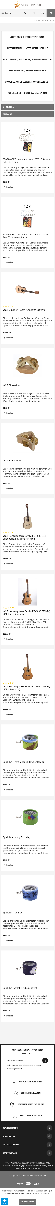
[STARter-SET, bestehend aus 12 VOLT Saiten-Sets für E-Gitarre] (27, 139)
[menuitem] (6, 13)
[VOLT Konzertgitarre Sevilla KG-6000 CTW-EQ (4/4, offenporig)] (27, 667)
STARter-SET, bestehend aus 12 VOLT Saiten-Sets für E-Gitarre (26, 161)
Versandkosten (9, 1165)
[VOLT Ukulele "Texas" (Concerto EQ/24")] (27, 290)
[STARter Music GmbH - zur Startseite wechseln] (27, 4)
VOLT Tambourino (12, 460)
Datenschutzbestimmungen (29, 1065)
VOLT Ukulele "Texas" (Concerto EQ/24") (24, 309)
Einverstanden (28, 1201)
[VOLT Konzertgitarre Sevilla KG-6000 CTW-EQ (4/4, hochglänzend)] (27, 591)
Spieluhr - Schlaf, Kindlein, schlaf (20, 988)
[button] (4, 1201)
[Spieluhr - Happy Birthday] (27, 817)
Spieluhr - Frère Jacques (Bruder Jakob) (23, 762)
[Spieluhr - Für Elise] (27, 893)
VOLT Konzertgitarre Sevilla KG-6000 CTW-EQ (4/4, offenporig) (26, 688)
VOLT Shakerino (11, 385)
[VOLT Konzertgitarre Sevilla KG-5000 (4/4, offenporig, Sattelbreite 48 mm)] (27, 516)
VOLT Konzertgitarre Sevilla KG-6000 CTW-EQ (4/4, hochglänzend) (26, 613)
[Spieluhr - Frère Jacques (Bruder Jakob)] (27, 742)
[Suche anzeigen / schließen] (25, 13)
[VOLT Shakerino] (27, 365)
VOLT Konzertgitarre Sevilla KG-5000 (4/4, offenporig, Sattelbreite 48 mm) (24, 537)
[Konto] (42, 13)
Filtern (10, 107)
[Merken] (34, 13)
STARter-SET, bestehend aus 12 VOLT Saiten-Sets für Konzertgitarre (26, 236)
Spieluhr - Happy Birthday (16, 837)
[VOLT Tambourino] (27, 441)
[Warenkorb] (51, 13)
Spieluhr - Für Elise (12, 912)
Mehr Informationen (41, 1193)
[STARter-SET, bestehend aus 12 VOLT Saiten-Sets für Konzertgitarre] (27, 215)
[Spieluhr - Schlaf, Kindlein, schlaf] (27, 968)
